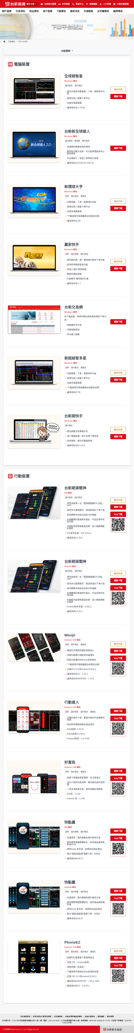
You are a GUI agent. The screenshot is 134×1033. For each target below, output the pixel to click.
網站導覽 (110, 1016)
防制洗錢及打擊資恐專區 (42, 1016)
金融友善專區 (90, 1016)
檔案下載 (118, 96)
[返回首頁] (4, 42)
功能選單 (66, 51)
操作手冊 (118, 89)
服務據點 (101, 1016)
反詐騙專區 (103, 11)
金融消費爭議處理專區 (73, 1016)
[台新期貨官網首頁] (15, 4)
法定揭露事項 (25, 1016)
